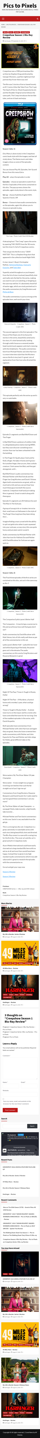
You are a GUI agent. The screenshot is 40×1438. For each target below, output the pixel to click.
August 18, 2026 (16, 1281)
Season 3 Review (9, 876)
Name (5, 1082)
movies (10, 963)
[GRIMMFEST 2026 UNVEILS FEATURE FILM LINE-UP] (20, 1264)
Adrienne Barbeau (16, 265)
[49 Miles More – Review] (20, 953)
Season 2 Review (9, 872)
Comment (6, 1056)
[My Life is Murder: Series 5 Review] (20, 919)
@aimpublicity (21, 1150)
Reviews (10, 929)
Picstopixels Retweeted (19, 1147)
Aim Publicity (12, 1150)
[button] (3, 18)
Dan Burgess (7, 41)
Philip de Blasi (8, 292)
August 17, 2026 (16, 937)
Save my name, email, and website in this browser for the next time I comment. (17, 1102)
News (15, 963)
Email (23, 1082)
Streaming (17, 929)
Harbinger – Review (9, 1002)
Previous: (18, 887)
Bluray (5, 32)
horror (11, 32)
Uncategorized (25, 32)
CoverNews (29, 1432)
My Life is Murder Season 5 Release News (16, 1188)
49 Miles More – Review (10, 968)
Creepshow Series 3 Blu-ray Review (16, 1242)
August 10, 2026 (16, 1005)
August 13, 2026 (16, 1387)
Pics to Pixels (20, 6)
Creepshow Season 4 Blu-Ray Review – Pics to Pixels (20, 1239)
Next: (15, 894)
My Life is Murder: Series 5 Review (14, 934)
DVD (5, 929)
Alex (4, 1207)
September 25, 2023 (18, 41)
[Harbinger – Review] (20, 987)
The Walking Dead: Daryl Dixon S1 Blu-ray (23, 1235)
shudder (17, 32)
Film (5, 963)
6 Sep (28, 1150)
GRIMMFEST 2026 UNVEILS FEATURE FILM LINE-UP (19, 1168)
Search (4, 1118)
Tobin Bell (17, 268)
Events (5, 1274)
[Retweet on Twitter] (12, 1147)
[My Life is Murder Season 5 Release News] (20, 1370)
